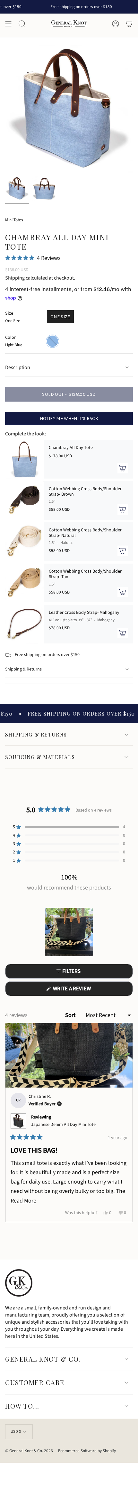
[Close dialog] (134, 720)
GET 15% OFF (34, 769)
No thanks (34, 778)
